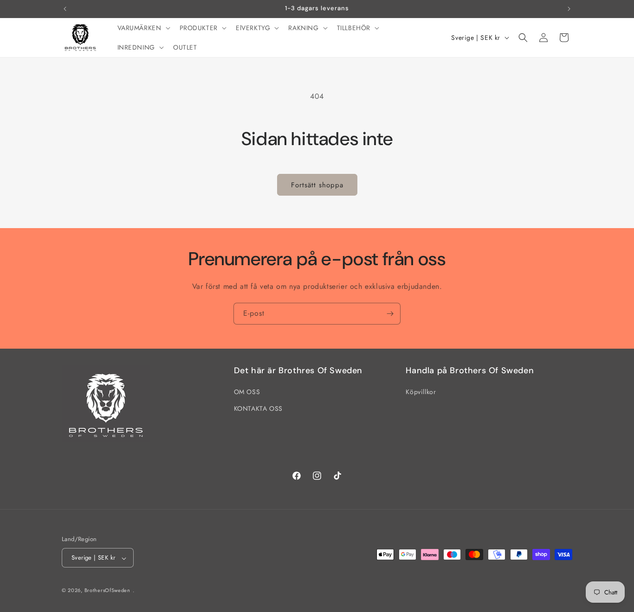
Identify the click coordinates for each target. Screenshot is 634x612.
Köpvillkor (421, 392)
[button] (143, 28)
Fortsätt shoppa (317, 185)
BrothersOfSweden (107, 590)
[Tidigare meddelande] (65, 9)
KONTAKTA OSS (258, 408)
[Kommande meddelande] (569, 9)
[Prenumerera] (390, 314)
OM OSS (247, 392)
